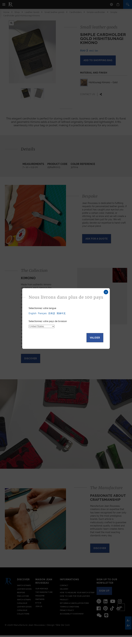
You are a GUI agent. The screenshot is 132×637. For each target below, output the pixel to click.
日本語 (51, 313)
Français (42, 313)
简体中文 (61, 313)
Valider (95, 337)
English (32, 313)
